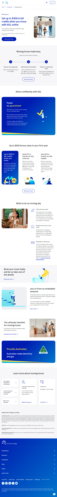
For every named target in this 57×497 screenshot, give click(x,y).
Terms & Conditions (20, 479)
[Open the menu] (3, 2)
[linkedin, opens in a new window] (9, 483)
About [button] (3, 469)
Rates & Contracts (29, 479)
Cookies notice (12, 479)
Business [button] (4, 455)
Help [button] (3, 464)
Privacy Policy (4, 479)
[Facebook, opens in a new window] (3, 483)
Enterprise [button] (5, 460)
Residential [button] (5, 451)
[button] (54, 494)
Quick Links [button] (5, 473)
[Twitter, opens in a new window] (13, 483)
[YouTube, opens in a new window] (16, 483)
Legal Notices (37, 479)
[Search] (47, 2)
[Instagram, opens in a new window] (6, 483)
